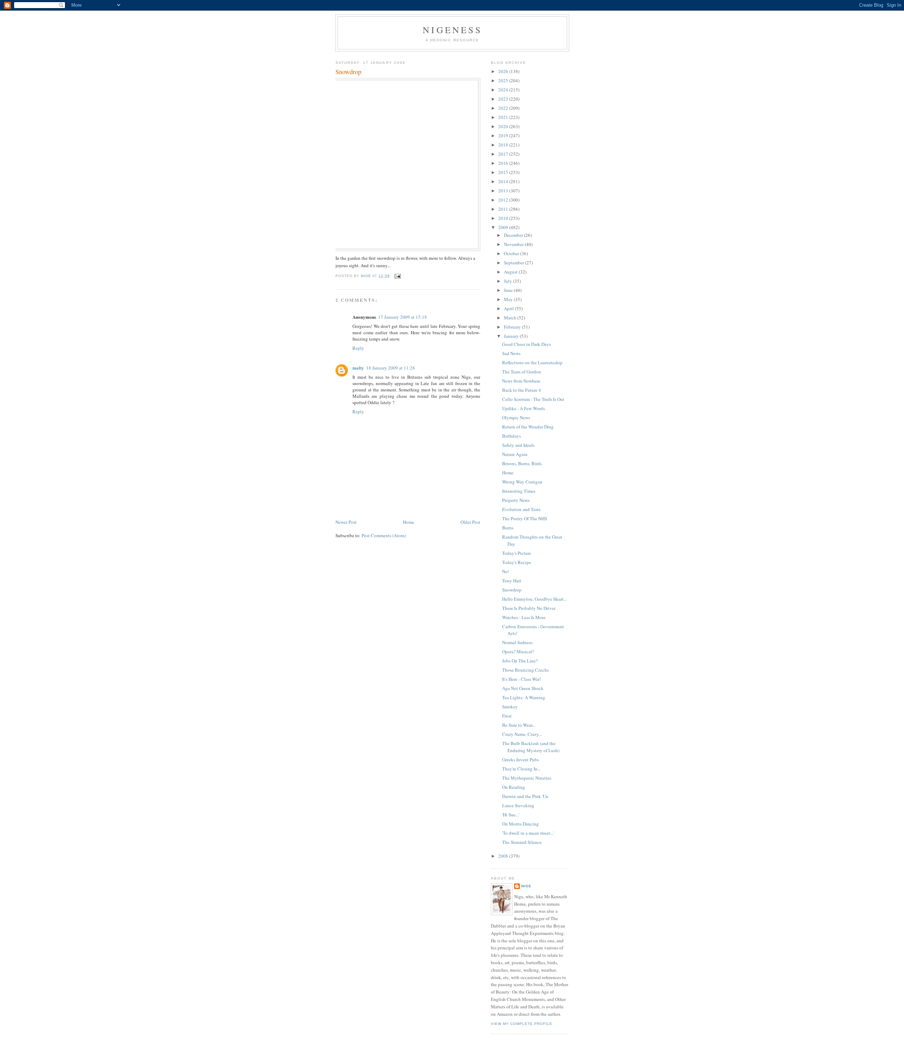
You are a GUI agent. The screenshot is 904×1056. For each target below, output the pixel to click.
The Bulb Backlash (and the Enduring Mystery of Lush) (530, 747)
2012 (503, 200)
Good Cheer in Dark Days (526, 344)
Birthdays (511, 436)
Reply (358, 348)
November (514, 244)
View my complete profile (521, 1024)
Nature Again (515, 454)
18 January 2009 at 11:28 (390, 368)
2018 (503, 145)
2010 (503, 218)
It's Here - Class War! (521, 679)
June (509, 290)
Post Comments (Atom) (384, 535)
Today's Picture (516, 553)
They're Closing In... (521, 769)
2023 (503, 99)
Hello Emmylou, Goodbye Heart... (534, 599)
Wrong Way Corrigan (522, 482)
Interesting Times (518, 491)
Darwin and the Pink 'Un (525, 796)
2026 (503, 71)
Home (408, 522)
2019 (503, 135)
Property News (516, 500)
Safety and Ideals (518, 445)
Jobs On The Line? (520, 661)
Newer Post (346, 522)
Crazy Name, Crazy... (522, 734)
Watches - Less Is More (524, 617)
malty (358, 367)
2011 (503, 209)
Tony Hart (511, 580)
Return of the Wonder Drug (528, 427)
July (508, 281)
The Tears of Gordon (521, 371)
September (514, 262)
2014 (503, 181)
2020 (503, 126)
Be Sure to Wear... (518, 725)
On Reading (513, 787)
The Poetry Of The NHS (524, 518)
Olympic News (516, 417)
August (511, 272)
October (512, 253)
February (513, 327)
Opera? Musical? (518, 651)
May (509, 299)
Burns (507, 527)
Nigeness (452, 30)
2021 (503, 117)
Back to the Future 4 (521, 390)
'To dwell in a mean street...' (528, 833)
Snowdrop (512, 590)
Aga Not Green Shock (522, 688)
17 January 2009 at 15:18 (402, 317)
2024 (503, 89)
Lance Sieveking (518, 805)
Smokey (510, 706)
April (509, 308)
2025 (503, 80)
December (514, 235)
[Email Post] (397, 276)
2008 (503, 856)
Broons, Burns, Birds (522, 463)
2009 (503, 227)
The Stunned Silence (522, 842)
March (510, 317)
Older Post (470, 522)
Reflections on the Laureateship (532, 362)
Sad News (511, 353)
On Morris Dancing (520, 824)
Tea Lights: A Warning (523, 697)
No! (505, 571)
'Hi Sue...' (510, 814)
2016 (503, 163)
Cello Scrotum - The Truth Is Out (533, 399)
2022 (503, 108)
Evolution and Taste (521, 509)
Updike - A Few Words (523, 408)
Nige (526, 886)
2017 (503, 154)
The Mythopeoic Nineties (526, 778)
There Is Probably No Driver (528, 608)
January (512, 336)
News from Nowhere (521, 381)
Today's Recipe (516, 562)
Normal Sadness (517, 642)
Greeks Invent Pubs (520, 759)
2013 (503, 190)
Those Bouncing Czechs (525, 670)
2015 (503, 172)
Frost (507, 716)
